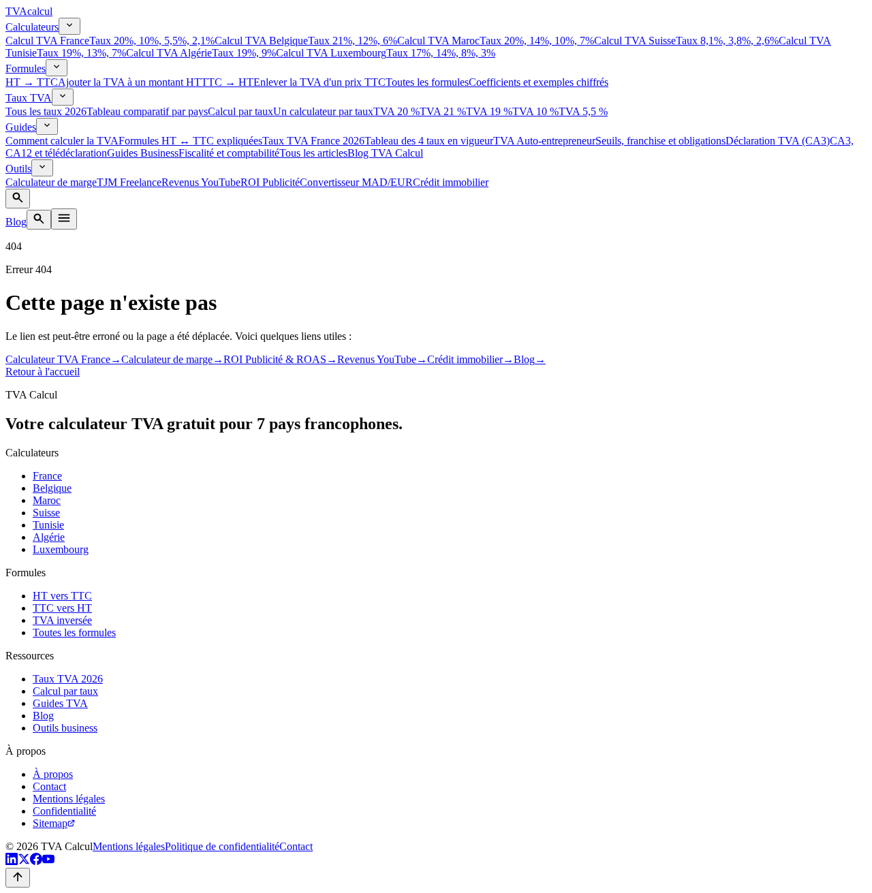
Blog (16, 222)
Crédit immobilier (470, 359)
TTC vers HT (62, 608)
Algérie (49, 537)
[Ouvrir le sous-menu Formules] (56, 67)
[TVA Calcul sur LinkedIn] (11, 861)
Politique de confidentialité (222, 846)
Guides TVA (60, 703)
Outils (18, 168)
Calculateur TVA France (63, 359)
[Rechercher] (39, 220)
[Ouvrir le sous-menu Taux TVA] (63, 97)
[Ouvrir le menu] (64, 219)
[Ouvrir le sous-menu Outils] (42, 167)
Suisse (46, 512)
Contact (49, 786)
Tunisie (48, 525)
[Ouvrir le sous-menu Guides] (47, 126)
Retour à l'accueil (42, 371)
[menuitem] (110, 40)
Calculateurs (32, 27)
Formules (25, 68)
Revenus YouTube (382, 359)
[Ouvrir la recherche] (17, 198)
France (47, 476)
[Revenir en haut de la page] (17, 878)
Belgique (52, 488)
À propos (53, 774)
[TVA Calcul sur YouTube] (48, 861)
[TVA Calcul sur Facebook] (36, 861)
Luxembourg (61, 549)
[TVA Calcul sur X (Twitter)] (24, 861)
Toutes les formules (74, 632)
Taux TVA (28, 98)
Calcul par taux (65, 691)
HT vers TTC (62, 595)
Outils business (65, 728)
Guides (20, 127)
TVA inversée (62, 620)
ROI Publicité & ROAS (280, 359)
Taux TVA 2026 (68, 679)
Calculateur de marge (172, 359)
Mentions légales (69, 798)
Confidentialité (64, 811)
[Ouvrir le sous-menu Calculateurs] (69, 26)
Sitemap (50, 823)
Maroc (47, 500)
